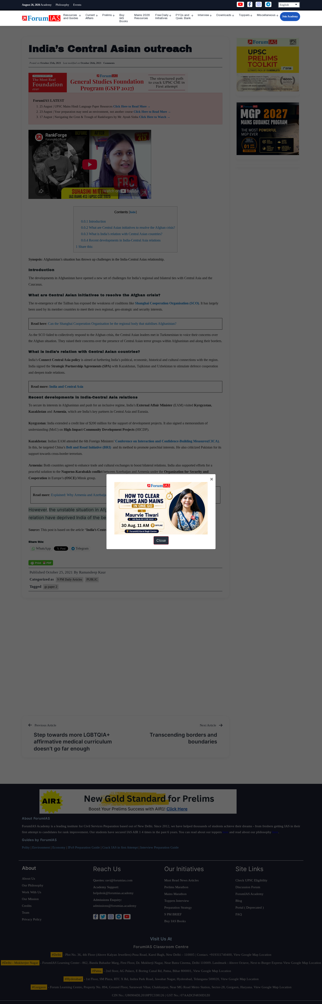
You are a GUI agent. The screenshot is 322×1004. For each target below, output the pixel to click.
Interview (203, 15)
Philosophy (62, 4)
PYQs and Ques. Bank (183, 17)
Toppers (244, 15)
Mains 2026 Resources (142, 17)
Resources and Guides (70, 17)
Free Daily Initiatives (161, 17)
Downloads (223, 15)
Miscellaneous (266, 15)
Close (161, 540)
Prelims (107, 15)
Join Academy (290, 16)
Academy (46, 4)
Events (77, 4)
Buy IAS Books (123, 18)
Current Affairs (90, 17)
